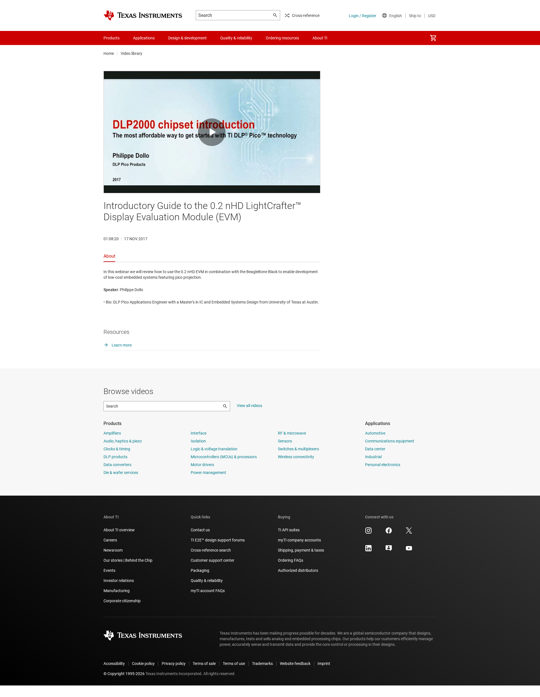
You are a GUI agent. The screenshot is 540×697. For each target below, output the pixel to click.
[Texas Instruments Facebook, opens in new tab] (388, 532)
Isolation (198, 441)
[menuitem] (433, 38)
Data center (375, 449)
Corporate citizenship (122, 601)
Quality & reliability (207, 580)
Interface (198, 433)
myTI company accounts (299, 540)
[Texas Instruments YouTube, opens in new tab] (409, 550)
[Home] (143, 15)
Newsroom (113, 550)
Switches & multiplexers (298, 449)
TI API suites (289, 530)
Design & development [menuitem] (187, 38)
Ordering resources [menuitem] (282, 38)
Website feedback (295, 663)
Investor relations (119, 580)
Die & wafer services (121, 472)
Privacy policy (174, 663)
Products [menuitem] (112, 38)
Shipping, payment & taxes (301, 550)
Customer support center (212, 560)
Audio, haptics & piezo (123, 441)
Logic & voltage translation (214, 449)
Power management (208, 472)
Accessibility (114, 663)
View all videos (249, 405)
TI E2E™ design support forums (218, 540)
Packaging (200, 570)
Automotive (375, 433)
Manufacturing (117, 590)
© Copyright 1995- (124, 673)
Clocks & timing (117, 449)
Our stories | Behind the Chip (128, 560)
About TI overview (119, 530)
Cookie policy (143, 663)
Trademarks (262, 663)
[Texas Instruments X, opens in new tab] (409, 532)
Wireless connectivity (296, 457)
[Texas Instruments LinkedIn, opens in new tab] (368, 550)
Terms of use (234, 663)
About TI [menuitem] (319, 38)
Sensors (285, 441)
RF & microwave (292, 433)
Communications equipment (389, 441)
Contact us (200, 530)
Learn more (121, 345)
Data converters (117, 464)
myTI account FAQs (208, 590)
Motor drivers (202, 464)
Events (109, 570)
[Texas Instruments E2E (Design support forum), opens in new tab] (388, 550)
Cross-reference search (211, 550)
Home (109, 53)
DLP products (115, 457)
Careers (110, 540)
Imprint (324, 663)
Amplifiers (112, 433)
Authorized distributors (298, 570)
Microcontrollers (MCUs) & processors (224, 457)
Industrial (373, 457)
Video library (131, 53)
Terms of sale (204, 663)
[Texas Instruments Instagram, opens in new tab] (368, 532)
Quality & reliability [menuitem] (236, 38)
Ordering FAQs (290, 560)
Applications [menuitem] (144, 38)
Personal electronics (382, 464)
